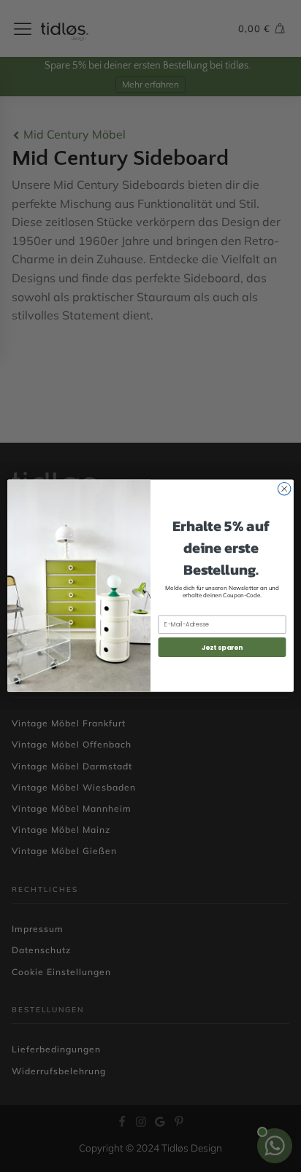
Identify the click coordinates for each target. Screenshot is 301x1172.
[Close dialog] (284, 489)
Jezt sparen (222, 647)
